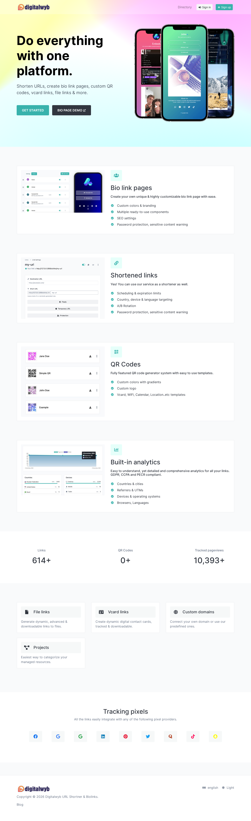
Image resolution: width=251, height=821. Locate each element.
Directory (185, 7)
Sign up (225, 7)
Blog (20, 804)
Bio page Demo (70, 110)
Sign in (206, 7)
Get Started (33, 110)
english (212, 788)
